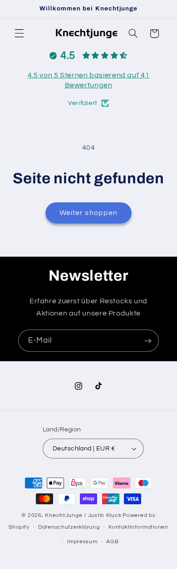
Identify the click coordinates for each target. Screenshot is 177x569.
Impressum (82, 541)
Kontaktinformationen (138, 527)
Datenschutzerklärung (69, 527)
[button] (19, 33)
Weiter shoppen (88, 212)
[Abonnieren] (148, 341)
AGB (112, 541)
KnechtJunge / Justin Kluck (83, 515)
